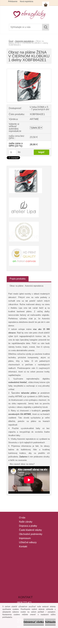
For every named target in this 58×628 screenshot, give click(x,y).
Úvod (11, 41)
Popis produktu (18, 278)
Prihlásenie (12, 1)
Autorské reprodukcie (24, 41)
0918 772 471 (24, 602)
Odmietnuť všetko (33, 622)
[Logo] (28, 14)
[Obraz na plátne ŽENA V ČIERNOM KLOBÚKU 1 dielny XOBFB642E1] (29, 70)
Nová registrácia (26, 1)
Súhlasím (50, 622)
